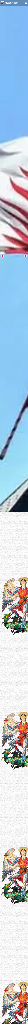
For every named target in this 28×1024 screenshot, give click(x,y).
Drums (7, 900)
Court (7, 904)
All (6, 887)
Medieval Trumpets (10, 897)
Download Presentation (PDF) (10, 868)
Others (7, 907)
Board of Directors (10, 890)
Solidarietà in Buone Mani (9, 877)
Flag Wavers (8, 894)
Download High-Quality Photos (11, 863)
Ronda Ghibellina (7, 874)
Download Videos (7, 866)
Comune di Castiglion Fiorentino (11, 871)
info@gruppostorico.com (15, 556)
